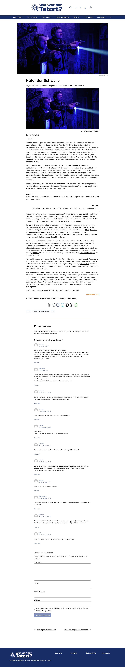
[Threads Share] (67, 305)
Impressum (106, 653)
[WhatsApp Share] (75, 305)
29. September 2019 (45, 445)
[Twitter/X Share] (71, 305)
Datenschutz (91, 653)
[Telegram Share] (62, 305)
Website (37, 600)
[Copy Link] (53, 305)
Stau (87, 230)
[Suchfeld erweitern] (110, 17)
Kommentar (38, 562)
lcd (53, 311)
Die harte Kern (63, 184)
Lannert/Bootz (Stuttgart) (41, 311)
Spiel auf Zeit (84, 264)
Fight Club (35, 253)
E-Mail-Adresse (39, 591)
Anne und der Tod (43, 232)
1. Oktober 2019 (43, 370)
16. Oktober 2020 (44, 346)
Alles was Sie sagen (87, 253)
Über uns (58, 653)
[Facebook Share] (58, 305)
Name (36, 583)
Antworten (37, 362)
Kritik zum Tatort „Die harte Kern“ (63, 298)
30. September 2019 (45, 393)
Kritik (28, 311)
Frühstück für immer (70, 165)
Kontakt (73, 653)
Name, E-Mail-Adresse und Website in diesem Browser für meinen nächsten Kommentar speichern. (62, 610)
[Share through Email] (49, 305)
